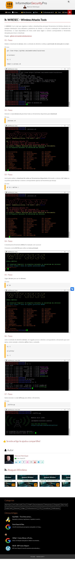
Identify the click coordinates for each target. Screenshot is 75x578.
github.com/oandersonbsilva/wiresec (21, 36)
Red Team (8, 505)
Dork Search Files (18, 524)
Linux (25, 505)
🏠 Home (8, 12)
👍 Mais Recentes (26, 12)
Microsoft (19, 505)
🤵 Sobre (65, 12)
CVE (14, 505)
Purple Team (8, 508)
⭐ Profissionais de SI (47, 12)
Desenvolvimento (38, 505)
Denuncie (16, 508)
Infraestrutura (48, 505)
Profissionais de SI (32, 508)
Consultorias (46, 508)
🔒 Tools (58, 12)
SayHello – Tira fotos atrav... (22, 517)
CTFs (40, 508)
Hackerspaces (56, 508)
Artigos (23, 508)
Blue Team (64, 505)
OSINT (30, 505)
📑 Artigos (15, 12)
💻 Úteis (35, 12)
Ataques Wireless (17, 469)
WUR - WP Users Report (20, 546)
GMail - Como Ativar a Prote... (22, 538)
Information (29, 3)
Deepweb (57, 505)
